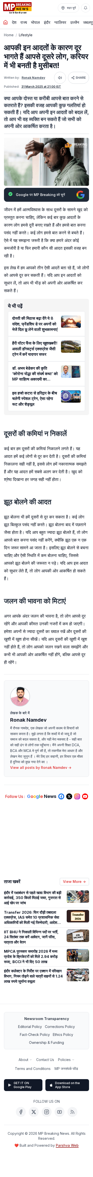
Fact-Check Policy (35, 1034)
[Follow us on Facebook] (61, 796)
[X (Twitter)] (34, 1112)
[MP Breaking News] (17, 8)
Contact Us (45, 1060)
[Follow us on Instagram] (77, 796)
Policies (64, 1060)
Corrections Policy (60, 1026)
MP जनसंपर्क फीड (66, 1068)
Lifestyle (25, 35)
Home (9, 35)
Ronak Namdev (33, 77)
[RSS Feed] (72, 1112)
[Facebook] (21, 1112)
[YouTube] (59, 1112)
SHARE (81, 77)
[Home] (5, 22)
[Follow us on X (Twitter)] (69, 796)
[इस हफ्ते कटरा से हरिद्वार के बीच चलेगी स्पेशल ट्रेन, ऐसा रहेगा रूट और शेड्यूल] (71, 396)
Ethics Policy (63, 1034)
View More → (74, 881)
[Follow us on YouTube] (85, 796)
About (23, 1060)
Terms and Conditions (33, 1068)
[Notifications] (85, 7)
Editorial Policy (30, 1026)
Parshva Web (67, 1145)
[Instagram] (47, 1112)
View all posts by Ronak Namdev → (40, 767)
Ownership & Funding (46, 1042)
